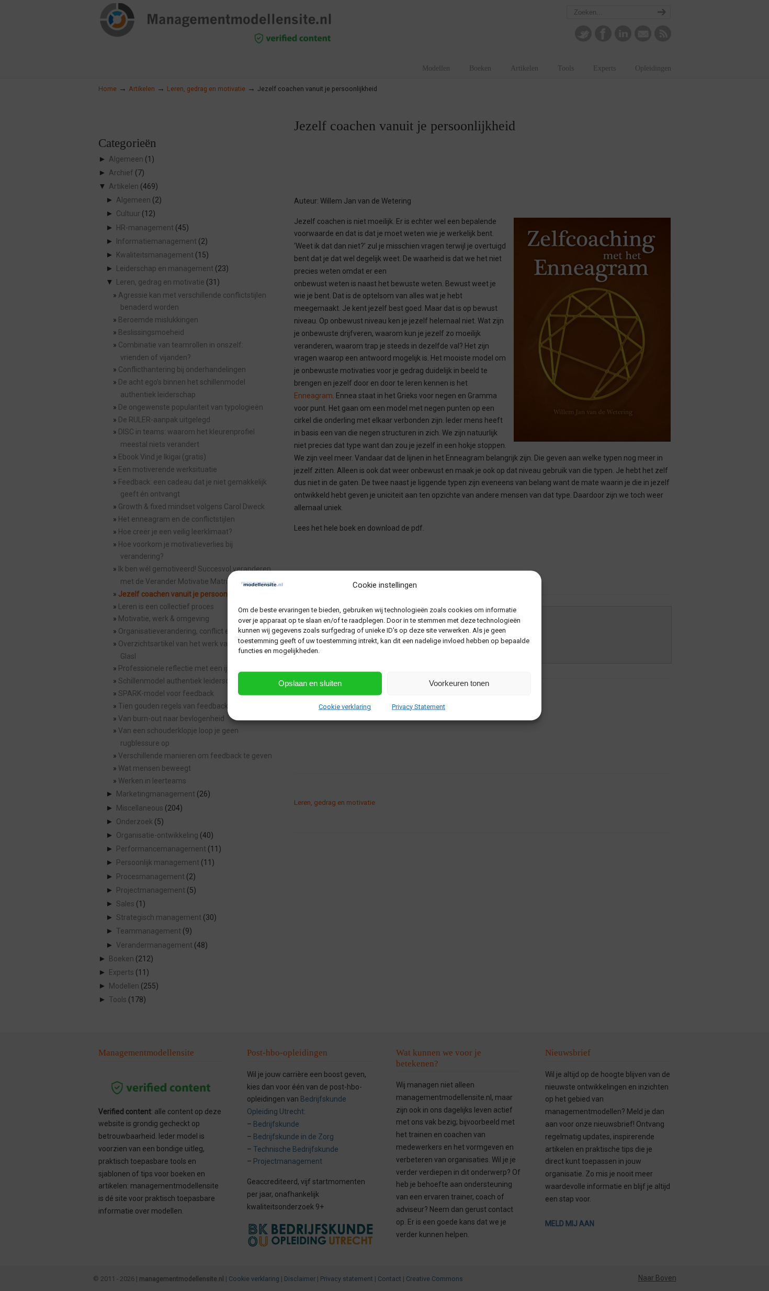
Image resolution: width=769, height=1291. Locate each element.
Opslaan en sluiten (310, 683)
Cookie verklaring (345, 706)
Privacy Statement (418, 706)
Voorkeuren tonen (459, 683)
